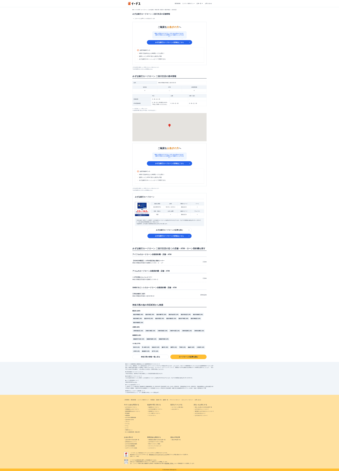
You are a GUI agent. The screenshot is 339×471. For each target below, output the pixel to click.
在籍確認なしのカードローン (132, 409)
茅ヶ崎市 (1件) (145, 347)
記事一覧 (199, 3)
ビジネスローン (152, 448)
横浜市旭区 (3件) (149, 314)
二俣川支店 (173, 9)
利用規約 (153, 399)
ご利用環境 (126, 399)
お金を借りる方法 (129, 419)
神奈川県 (157, 9)
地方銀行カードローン (153, 411)
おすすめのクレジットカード (202, 409)
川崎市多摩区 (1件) (199, 330)
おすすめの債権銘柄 (130, 445)
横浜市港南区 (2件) (198, 314)
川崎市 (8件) (136, 327)
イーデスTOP (137, 9)
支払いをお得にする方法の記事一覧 (203, 407)
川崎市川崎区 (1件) (150, 330)
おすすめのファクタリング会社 (155, 441)
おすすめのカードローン (131, 407)
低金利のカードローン (153, 407)
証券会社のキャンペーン (131, 441)
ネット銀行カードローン (154, 413)
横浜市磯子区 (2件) (161, 314)
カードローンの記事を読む (188, 357)
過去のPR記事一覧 (176, 439)
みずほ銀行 (151, 9)
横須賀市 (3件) (145, 351)
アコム (126, 425)
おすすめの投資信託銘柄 (131, 443)
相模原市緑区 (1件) (151, 339)
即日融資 (127, 413)
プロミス (127, 421)
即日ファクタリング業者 (154, 443)
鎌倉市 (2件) (191, 347)
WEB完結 (127, 415)
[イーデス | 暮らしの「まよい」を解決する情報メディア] (134, 4)
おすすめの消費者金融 (130, 417)
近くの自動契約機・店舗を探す (132, 432)
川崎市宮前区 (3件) (162, 330)
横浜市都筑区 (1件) (138, 322)
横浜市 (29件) (136, 310)
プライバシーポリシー (175, 399)
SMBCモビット (129, 430)
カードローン (144, 9)
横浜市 (162, 9)
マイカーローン (152, 415)
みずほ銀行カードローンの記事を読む (169, 230)
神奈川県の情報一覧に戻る (150, 357)
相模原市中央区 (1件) (138, 339)
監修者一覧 (158, 399)
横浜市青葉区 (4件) (138, 314)
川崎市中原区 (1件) (175, 330)
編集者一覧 (165, 399)
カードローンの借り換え (177, 407)
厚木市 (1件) (136, 347)
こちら (135, 382)
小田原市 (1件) (200, 347)
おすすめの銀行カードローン (155, 409)
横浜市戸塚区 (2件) (183, 318)
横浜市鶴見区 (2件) (195, 318)
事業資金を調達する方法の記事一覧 (156, 439)
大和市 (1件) (136, 351)
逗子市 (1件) (155, 351)
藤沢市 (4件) (165, 347)
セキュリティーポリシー (187, 399)
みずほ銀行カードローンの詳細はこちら (169, 42)
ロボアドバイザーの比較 (131, 448)
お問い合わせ (208, 3)
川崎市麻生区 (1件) (138, 330)
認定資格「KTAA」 (169, 463)
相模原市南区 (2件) (164, 339)
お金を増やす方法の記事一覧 (132, 439)
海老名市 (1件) (155, 347)
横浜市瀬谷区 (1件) (171, 318)
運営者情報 (177, 3)
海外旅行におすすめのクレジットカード (204, 411)
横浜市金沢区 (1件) (173, 314)
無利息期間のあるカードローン (132, 411)
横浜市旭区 (167, 9)
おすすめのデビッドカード (201, 415)
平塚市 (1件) (182, 347)
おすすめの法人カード (200, 413)
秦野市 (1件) (174, 347)
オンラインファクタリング (154, 445)
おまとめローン (175, 409)
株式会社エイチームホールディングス (158, 454)
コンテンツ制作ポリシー (188, 3)
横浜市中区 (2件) (148, 318)
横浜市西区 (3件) (159, 318)
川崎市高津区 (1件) (187, 330)
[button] (169, 125)
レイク (126, 427)
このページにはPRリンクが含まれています (144, 18)
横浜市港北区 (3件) (186, 314)
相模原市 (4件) (136, 335)
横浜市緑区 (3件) (137, 318)
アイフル (127, 423)
